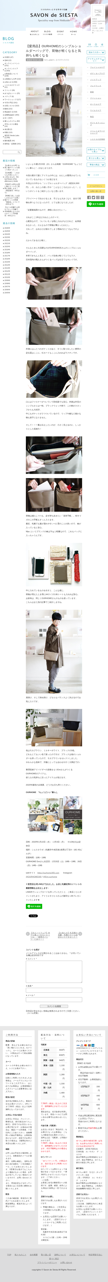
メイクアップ (95, 80)
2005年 (7, 293)
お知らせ (7, 82)
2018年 (7, 253)
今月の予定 (8, 103)
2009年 (7, 280)
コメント (32, 959)
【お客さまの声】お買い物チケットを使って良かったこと (12, 168)
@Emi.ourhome (50, 877)
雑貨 (92, 92)
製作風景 (7, 141)
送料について (60, 1255)
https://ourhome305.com (48, 873)
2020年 (7, 247)
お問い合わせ (66, 1262)
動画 (6, 109)
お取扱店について (11, 74)
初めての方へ (95, 52)
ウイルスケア (95, 110)
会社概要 (34, 1255)
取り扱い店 (46, 1255)
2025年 (7, 231)
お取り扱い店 (95, 191)
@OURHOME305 (33, 877)
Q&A (6, 60)
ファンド (7, 90)
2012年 (7, 271)
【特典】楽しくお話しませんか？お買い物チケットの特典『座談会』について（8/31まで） (12, 200)
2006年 (7, 290)
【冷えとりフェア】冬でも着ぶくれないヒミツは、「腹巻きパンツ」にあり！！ (40, 936)
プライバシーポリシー (47, 1262)
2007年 (7, 287)
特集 (6, 132)
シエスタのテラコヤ (12, 85)
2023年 (7, 237)
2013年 (7, 268)
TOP (9, 1255)
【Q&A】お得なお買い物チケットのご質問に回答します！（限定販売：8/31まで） (12, 188)
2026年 (7, 228)
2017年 (7, 256)
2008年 (7, 283)
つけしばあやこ (50, 60)
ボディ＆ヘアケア (97, 73)
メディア (7, 96)
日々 (6, 118)
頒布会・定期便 (10, 144)
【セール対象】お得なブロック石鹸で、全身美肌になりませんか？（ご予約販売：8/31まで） (12, 211)
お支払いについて (77, 1255)
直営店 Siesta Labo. (34, 60)
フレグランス (95, 86)
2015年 (7, 262)
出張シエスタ (9, 106)
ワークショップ (10, 100)
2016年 (7, 259)
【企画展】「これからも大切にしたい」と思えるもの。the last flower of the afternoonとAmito (12, 177)
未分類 (7, 129)
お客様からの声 (10, 79)
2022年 (7, 240)
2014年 (7, 265)
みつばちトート (10, 93)
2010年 (7, 277)
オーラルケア (95, 104)
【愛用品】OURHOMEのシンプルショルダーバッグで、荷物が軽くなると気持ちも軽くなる (53, 50)
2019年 (7, 250)
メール (31, 995)
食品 (92, 117)
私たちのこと (20, 1255)
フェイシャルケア (97, 67)
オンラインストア (11, 69)
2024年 (7, 234)
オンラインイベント (12, 63)
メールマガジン (96, 186)
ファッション (95, 98)
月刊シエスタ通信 (11, 124)
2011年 (7, 274)
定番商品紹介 (9, 115)
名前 (30, 986)
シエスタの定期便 (97, 139)
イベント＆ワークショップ (97, 132)
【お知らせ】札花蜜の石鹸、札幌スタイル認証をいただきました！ (68, 935)
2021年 (7, 243)
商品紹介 (7, 112)
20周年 (7, 57)
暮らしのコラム (10, 121)
